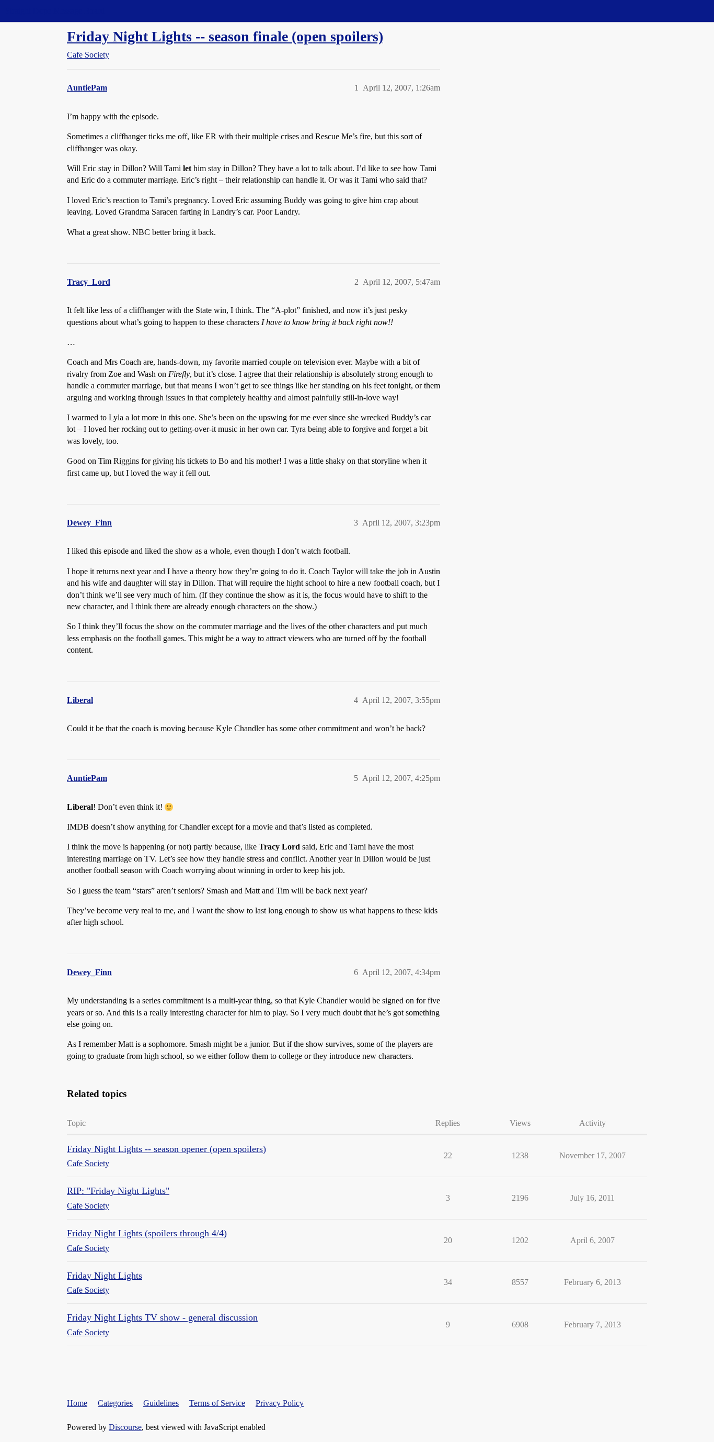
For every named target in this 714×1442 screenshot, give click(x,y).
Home (77, 1403)
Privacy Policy (280, 1403)
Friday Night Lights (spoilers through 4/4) (147, 1233)
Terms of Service (217, 1403)
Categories (115, 1403)
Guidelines (161, 1403)
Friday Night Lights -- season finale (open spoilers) (225, 36)
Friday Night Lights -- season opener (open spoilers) (166, 1149)
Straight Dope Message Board (55, 10)
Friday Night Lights (104, 1275)
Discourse (125, 1427)
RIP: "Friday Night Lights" (118, 1191)
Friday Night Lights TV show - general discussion (162, 1317)
